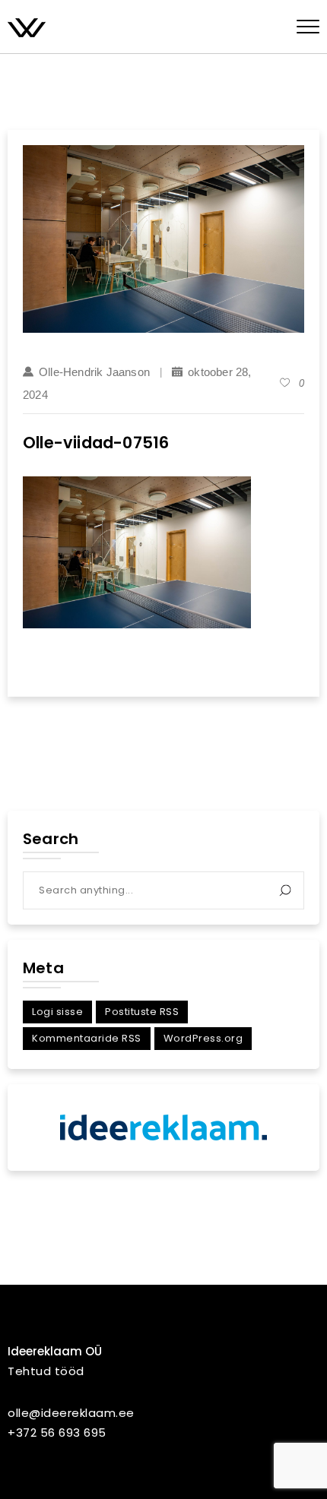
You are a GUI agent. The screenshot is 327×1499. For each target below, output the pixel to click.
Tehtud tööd (46, 1371)
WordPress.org (203, 1038)
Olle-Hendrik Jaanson (94, 371)
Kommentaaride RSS (86, 1038)
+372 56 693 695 (57, 1432)
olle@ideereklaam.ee (71, 1413)
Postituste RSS (142, 1011)
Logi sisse (57, 1011)
